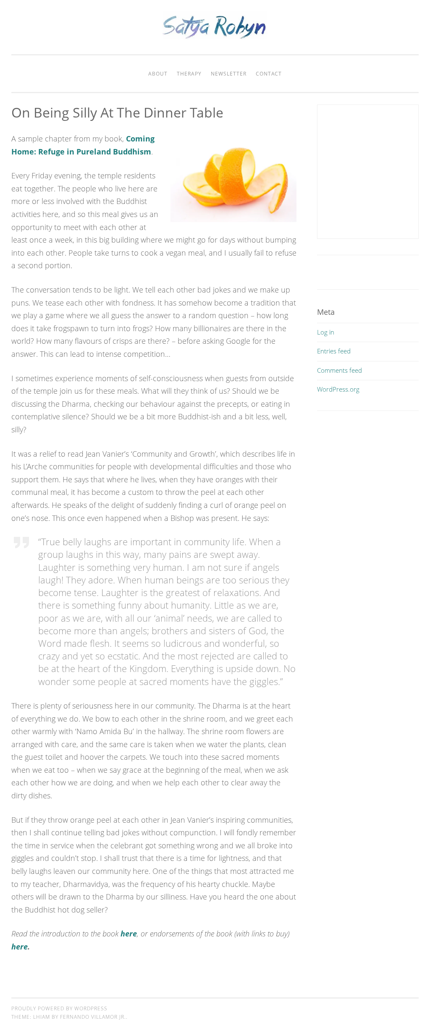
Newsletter (228, 73)
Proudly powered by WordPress (59, 1008)
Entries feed (334, 351)
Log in (325, 332)
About (158, 73)
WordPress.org (338, 389)
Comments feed (339, 370)
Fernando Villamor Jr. (93, 1016)
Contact (269, 73)
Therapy (189, 73)
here (129, 933)
